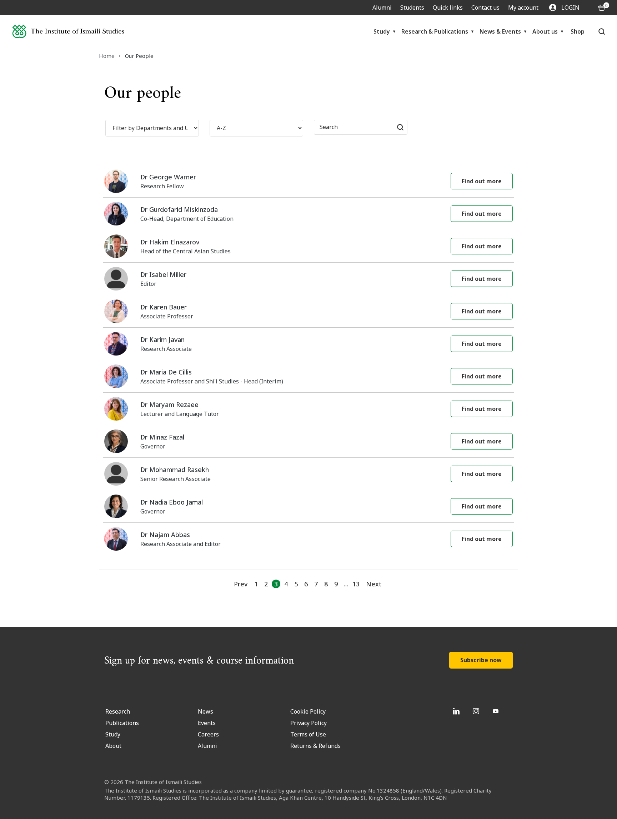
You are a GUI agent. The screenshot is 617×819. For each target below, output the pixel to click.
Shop (578, 31)
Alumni (382, 7)
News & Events (500, 31)
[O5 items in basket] (601, 8)
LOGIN (570, 7)
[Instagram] (476, 711)
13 (356, 584)
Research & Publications (434, 31)
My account (523, 7)
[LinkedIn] (457, 711)
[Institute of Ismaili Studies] (68, 31)
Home (107, 55)
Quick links (448, 7)
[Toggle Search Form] (602, 31)
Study (381, 31)
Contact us (485, 7)
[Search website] (400, 127)
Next (374, 584)
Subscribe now (481, 660)
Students (412, 7)
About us (545, 31)
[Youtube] (496, 711)
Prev (240, 584)
